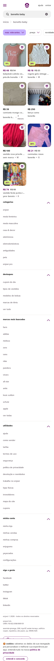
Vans (5, 354)
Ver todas (7, 415)
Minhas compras (10, 539)
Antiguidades (9, 250)
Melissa (6, 340)
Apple (5, 408)
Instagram (7, 591)
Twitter (6, 584)
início (6, 21)
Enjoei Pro (7, 264)
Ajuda (5, 433)
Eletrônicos (8, 236)
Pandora (7, 367)
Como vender (9, 440)
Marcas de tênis (10, 302)
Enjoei (6, 209)
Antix (5, 388)
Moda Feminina (9, 216)
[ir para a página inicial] (27, 6)
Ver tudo (7, 309)
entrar (48, 5)
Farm (5, 327)
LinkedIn (6, 605)
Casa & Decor (9, 230)
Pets (5, 257)
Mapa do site (9, 501)
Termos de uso (9, 453)
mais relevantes (12, 32)
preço (32, 32)
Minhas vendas (10, 532)
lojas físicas (8, 487)
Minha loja (7, 526)
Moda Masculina (10, 223)
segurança (8, 460)
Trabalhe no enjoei (11, 480)
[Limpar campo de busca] (46, 14)
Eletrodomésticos (11, 243)
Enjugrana (7, 546)
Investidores (8, 494)
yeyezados (8, 553)
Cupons (6, 508)
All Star (6, 381)
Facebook (7, 578)
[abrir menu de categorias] (5, 5)
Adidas (6, 333)
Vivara (5, 374)
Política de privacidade (13, 467)
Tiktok (5, 598)
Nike (5, 361)
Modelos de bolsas (12, 295)
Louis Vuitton (8, 395)
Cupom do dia (9, 282)
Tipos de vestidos (11, 288)
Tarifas (6, 447)
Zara (5, 347)
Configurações (9, 560)
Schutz (6, 401)
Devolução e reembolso (14, 474)
